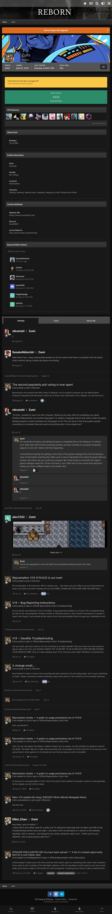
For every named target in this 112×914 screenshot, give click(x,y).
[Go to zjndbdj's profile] (12, 304)
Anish (7, 765)
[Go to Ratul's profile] (9, 117)
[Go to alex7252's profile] (8, 518)
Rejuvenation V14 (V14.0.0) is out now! (37, 577)
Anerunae (20, 276)
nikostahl (18, 331)
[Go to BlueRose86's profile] (23, 117)
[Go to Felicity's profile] (74, 117)
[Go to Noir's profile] (31, 117)
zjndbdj (19, 303)
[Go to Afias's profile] (60, 117)
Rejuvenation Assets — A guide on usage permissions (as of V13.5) (47, 717)
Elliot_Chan (19, 819)
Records (36, 388)
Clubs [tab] (56, 321)
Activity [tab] (20, 321)
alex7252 (8, 508)
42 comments (32, 594)
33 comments (37, 810)
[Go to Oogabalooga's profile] (12, 295)
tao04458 (20, 285)
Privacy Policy (60, 899)
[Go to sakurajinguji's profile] (67, 117)
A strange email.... (24, 665)
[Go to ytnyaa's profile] (12, 268)
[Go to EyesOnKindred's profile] (12, 259)
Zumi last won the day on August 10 (23, 81)
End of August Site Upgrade (56, 30)
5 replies (39, 873)
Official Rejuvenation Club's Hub (54, 720)
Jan (32, 800)
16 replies (29, 730)
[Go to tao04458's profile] (12, 286)
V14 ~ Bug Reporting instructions (33, 602)
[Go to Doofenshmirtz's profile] (16, 117)
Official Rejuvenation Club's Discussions (67, 857)
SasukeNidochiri (23, 352)
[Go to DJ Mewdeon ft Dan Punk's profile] (89, 117)
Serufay (8, 709)
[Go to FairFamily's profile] (45, 117)
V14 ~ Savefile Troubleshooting (32, 638)
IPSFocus (49, 899)
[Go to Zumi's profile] (8, 386)
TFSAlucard (9, 629)
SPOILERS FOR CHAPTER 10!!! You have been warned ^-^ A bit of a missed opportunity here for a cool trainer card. (57, 853)
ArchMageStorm (33, 857)
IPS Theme (39, 899)
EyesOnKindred (22, 258)
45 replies (30, 657)
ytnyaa (19, 267)
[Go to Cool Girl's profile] (52, 117)
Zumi (32, 331)
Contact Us (72, 899)
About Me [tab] (91, 321)
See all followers (98, 123)
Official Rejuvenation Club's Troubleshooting (52, 606)
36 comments (33, 681)
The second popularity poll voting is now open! (42, 384)
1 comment (32, 400)
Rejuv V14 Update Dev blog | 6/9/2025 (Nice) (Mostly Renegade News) (49, 797)
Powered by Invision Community (56, 902)
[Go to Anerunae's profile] (12, 277)
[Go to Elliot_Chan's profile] (8, 820)
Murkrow (8, 690)
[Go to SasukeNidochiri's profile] (8, 353)
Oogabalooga (21, 294)
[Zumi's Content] (103, 67)
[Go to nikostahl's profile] (8, 332)
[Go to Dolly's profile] (38, 117)
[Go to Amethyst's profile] (81, 117)
